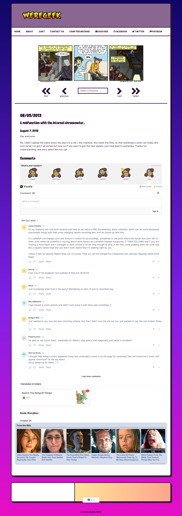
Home (17, 31)
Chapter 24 (25, 420)
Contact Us (57, 31)
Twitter (139, 31)
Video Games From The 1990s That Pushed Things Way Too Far (151, 457)
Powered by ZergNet (157, 463)
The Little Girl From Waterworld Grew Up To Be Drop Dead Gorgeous (127, 457)
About (29, 31)
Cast (42, 31)
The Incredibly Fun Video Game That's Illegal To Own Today (77, 457)
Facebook (121, 31)
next (119, 96)
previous (64, 96)
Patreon (157, 31)
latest (136, 96)
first (46, 96)
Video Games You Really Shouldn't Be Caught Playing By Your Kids (28, 457)
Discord (103, 31)
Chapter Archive (79, 31)
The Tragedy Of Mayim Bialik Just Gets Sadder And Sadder (52, 457)
